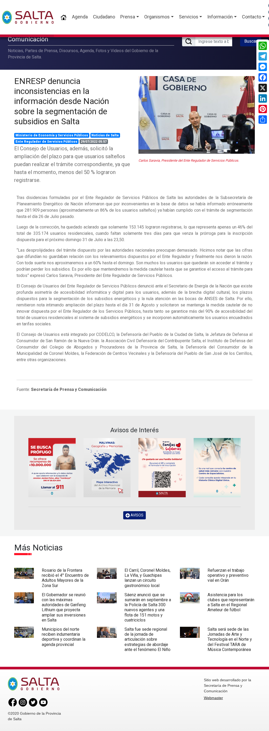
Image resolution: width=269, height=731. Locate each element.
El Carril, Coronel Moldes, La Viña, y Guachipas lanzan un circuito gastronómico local (147, 578)
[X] (262, 88)
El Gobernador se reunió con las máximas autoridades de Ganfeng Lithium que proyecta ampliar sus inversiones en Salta (64, 607)
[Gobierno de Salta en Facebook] (12, 702)
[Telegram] (262, 56)
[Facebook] (262, 77)
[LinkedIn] (262, 98)
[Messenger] (262, 67)
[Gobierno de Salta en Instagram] (23, 702)
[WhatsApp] (262, 46)
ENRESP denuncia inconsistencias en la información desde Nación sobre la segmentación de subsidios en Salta (61, 101)
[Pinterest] (262, 109)
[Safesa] (217, 467)
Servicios (188, 16)
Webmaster (213, 698)
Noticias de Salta (105, 135)
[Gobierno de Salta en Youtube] (43, 702)
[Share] (262, 119)
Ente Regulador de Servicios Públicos (46, 141)
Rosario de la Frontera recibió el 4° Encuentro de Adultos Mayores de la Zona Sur (65, 578)
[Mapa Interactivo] (107, 467)
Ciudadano (104, 16)
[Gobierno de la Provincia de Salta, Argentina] (28, 17)
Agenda (80, 16)
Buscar (250, 41)
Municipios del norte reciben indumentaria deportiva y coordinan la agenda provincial (63, 637)
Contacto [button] (251, 16)
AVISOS (136, 515)
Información (220, 16)
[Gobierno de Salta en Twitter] (33, 702)
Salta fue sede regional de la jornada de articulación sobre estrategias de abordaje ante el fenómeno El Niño (147, 639)
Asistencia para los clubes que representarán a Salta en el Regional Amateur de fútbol (231, 602)
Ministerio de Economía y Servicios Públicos (51, 135)
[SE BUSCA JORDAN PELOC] (52, 467)
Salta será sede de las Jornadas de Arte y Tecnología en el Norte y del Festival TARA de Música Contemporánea (230, 639)
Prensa (127, 16)
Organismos (157, 16)
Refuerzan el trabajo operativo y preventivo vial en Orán (228, 575)
